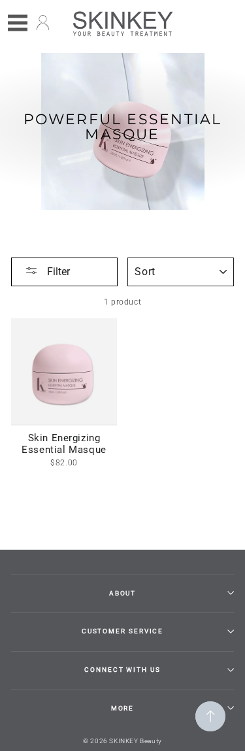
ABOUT (123, 593)
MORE (123, 708)
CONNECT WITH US (122, 669)
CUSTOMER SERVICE (122, 631)
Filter (57, 271)
